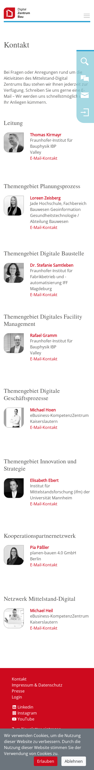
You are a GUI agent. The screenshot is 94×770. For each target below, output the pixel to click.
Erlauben (45, 761)
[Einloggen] (85, 114)
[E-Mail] (43, 158)
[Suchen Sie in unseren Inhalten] (85, 63)
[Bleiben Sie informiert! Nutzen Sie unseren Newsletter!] (85, 97)
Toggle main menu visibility (86, 15)
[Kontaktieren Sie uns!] (85, 80)
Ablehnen (74, 761)
